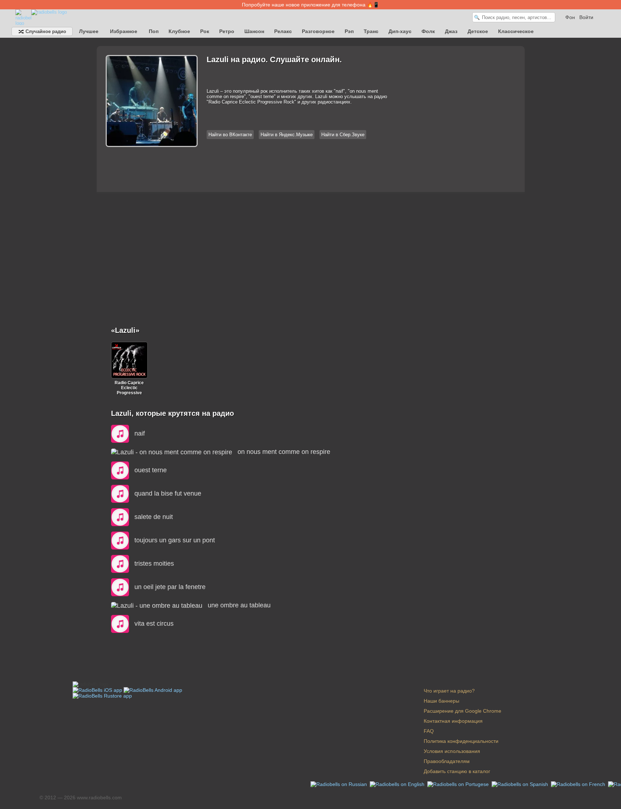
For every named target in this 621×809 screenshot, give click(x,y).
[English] (398, 784)
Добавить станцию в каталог (457, 771)
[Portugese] (458, 784)
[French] (579, 784)
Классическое (516, 31)
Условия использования (452, 751)
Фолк (428, 31)
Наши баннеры (441, 701)
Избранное (123, 31)
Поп (153, 31)
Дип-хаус (399, 31)
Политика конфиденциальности (461, 741)
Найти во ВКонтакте (230, 134)
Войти (586, 17)
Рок (204, 31)
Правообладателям (447, 761)
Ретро (226, 31)
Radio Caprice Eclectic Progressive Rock (129, 387)
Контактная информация (453, 721)
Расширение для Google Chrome (462, 711)
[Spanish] (520, 784)
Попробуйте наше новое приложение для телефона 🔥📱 (310, 5)
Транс (371, 31)
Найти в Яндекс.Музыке (287, 134)
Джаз (451, 31)
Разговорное (318, 31)
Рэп (349, 31)
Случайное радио (45, 31)
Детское (478, 31)
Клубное (179, 31)
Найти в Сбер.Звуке (342, 134)
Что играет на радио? (449, 691)
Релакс (283, 31)
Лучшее (88, 31)
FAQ (429, 731)
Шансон (254, 31)
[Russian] (339, 784)
